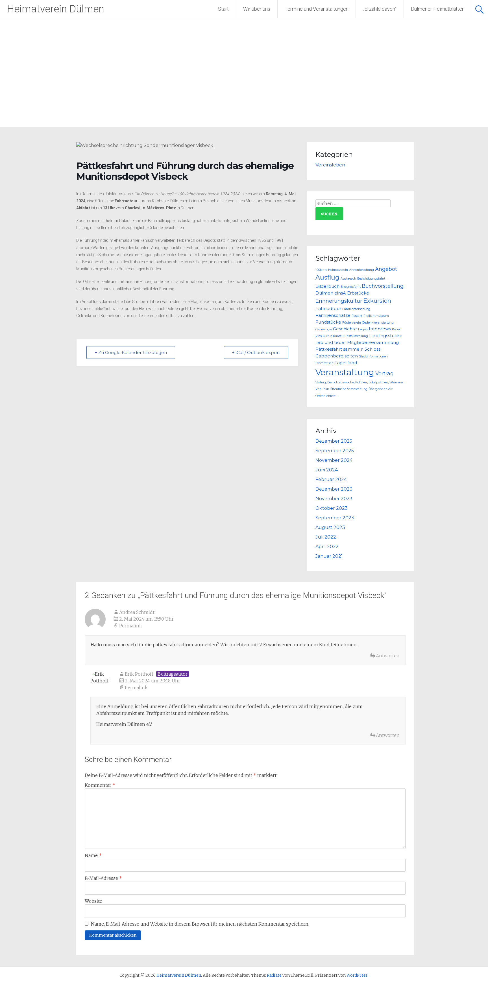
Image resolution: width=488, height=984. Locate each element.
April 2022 (327, 546)
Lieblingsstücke (385, 335)
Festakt (357, 316)
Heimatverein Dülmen (55, 9)
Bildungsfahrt (351, 287)
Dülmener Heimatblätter (437, 9)
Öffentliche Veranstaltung (348, 389)
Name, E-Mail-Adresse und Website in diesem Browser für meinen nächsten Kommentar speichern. (200, 924)
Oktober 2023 (331, 508)
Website (93, 901)
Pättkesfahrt (328, 349)
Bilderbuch (327, 286)
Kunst (337, 336)
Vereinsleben (330, 165)
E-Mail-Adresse (103, 878)
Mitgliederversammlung (373, 342)
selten (351, 356)
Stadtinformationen (373, 356)
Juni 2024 (326, 470)
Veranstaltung (344, 372)
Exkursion (377, 300)
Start (223, 9)
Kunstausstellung (355, 336)
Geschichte (345, 328)
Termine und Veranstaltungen (316, 9)
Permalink (130, 626)
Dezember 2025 (333, 441)
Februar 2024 (331, 479)
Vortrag (384, 373)
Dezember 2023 (333, 489)
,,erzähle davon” (379, 9)
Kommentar (100, 785)
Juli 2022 (325, 537)
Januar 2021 (329, 556)
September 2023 (334, 517)
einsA (340, 293)
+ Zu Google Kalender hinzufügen (131, 352)
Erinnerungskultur (338, 301)
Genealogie (323, 329)
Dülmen (324, 293)
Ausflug (327, 277)
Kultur (327, 336)
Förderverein (351, 322)
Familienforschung (356, 309)
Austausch (348, 278)
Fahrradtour (328, 308)
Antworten (388, 655)
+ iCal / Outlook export (256, 352)
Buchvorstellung (383, 286)
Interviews (380, 328)
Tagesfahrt (346, 362)
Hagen (363, 329)
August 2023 (330, 527)
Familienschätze (332, 315)
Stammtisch (324, 363)
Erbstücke (358, 293)
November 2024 (333, 460)
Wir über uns (256, 9)
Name (93, 855)
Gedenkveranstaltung (378, 322)
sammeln (353, 349)
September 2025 (334, 450)
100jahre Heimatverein (331, 270)
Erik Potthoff (139, 674)
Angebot (386, 269)
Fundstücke (328, 322)
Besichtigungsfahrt (371, 278)
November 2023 (333, 498)
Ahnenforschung (361, 270)
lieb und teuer (330, 342)
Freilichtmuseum (376, 316)
